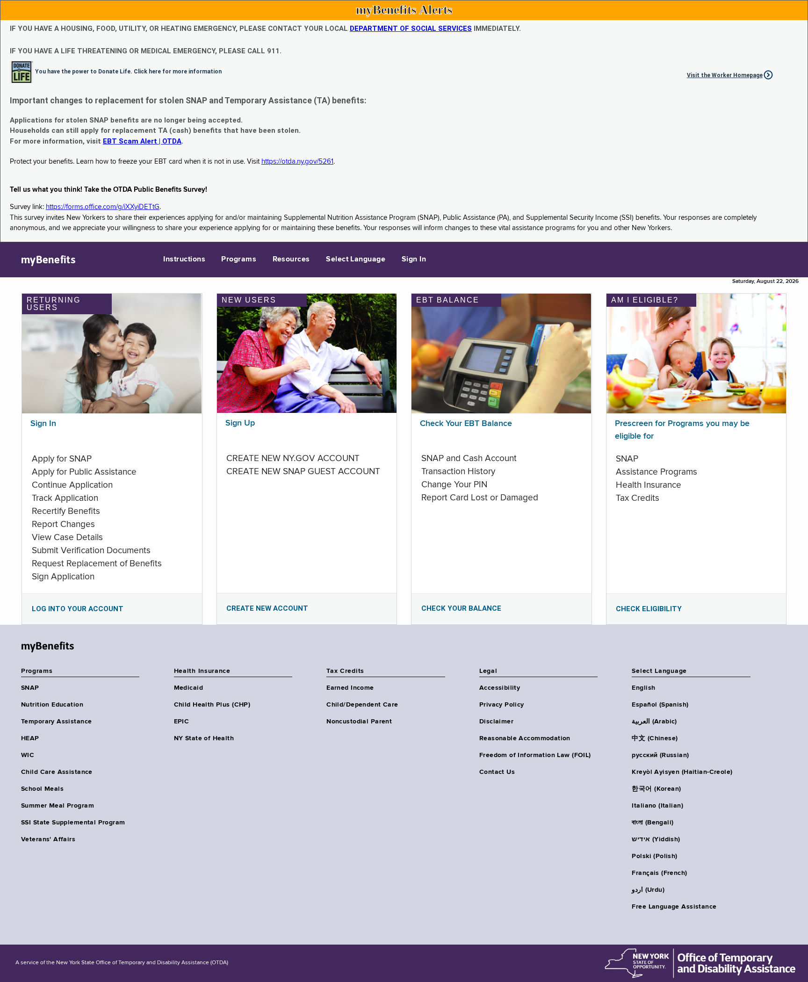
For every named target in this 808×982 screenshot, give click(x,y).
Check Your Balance (461, 608)
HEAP (30, 738)
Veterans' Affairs (48, 839)
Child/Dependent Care (362, 704)
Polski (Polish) (654, 856)
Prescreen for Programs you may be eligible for (682, 429)
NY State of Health (204, 738)
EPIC (181, 721)
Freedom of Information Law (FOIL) (535, 755)
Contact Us (497, 772)
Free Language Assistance (674, 906)
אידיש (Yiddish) (656, 839)
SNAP (30, 688)
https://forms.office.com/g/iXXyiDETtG (102, 206)
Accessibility (499, 688)
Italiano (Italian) (657, 805)
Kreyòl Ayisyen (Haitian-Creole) (682, 772)
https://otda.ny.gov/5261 (297, 161)
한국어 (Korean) (656, 789)
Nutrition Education (52, 704)
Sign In (414, 259)
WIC (27, 755)
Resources (291, 259)
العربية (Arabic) (654, 721)
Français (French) (659, 873)
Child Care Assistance (57, 772)
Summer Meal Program (57, 805)
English (643, 688)
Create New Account (267, 608)
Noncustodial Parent (359, 721)
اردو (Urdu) (648, 890)
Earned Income (350, 688)
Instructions (184, 259)
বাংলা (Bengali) (652, 822)
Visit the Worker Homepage (725, 75)
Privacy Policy (501, 704)
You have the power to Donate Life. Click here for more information (128, 71)
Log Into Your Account (77, 609)
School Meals (42, 789)
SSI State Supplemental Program (73, 822)
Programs (238, 259)
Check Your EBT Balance (466, 423)
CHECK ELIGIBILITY (649, 609)
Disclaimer (496, 721)
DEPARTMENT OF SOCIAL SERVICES (411, 28)
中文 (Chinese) (655, 738)
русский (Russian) (660, 755)
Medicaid (188, 688)
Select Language (355, 259)
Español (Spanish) (660, 704)
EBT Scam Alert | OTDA (142, 141)
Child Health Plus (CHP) (212, 704)
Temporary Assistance (56, 721)
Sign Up (240, 423)
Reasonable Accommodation (524, 738)
